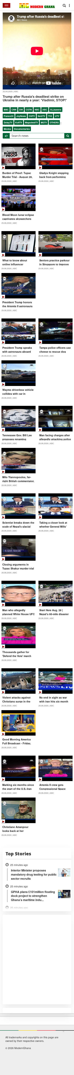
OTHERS (54, 122)
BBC (6, 109)
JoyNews (21, 116)
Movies (7, 129)
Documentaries (22, 129)
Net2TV (41, 116)
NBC (37, 109)
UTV (57, 116)
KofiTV (18, 122)
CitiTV (32, 116)
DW (21, 109)
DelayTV (8, 122)
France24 (8, 116)
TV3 (50, 116)
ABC (44, 109)
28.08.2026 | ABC (9, 356)
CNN (13, 109)
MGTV (44, 122)
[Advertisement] (36, 1052)
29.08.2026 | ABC (9, 181)
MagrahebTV (31, 122)
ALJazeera (55, 109)
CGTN (29, 109)
